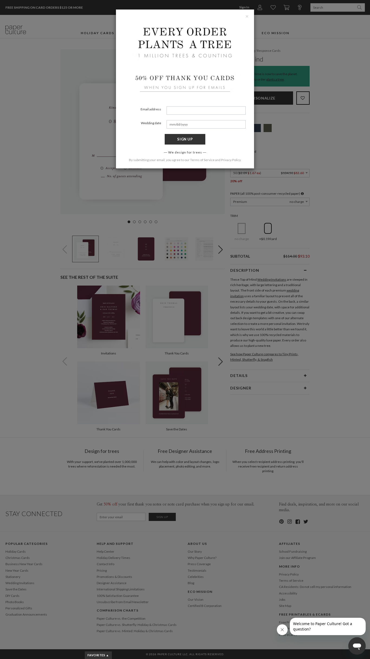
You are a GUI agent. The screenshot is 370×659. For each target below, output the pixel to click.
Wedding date (151, 123)
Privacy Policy (231, 160)
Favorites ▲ (98, 655)
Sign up (185, 139)
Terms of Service (202, 160)
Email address (151, 109)
